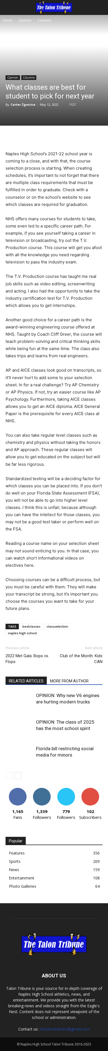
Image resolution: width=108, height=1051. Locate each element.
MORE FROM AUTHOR (69, 681)
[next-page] (17, 775)
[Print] (92, 137)
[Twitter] (41, 137)
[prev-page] (9, 775)
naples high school (22, 633)
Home (7, 20)
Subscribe (90, 790)
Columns (44, 20)
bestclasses (31, 626)
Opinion (25, 20)
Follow (41, 790)
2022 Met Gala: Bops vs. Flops (27, 658)
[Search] (100, 7)
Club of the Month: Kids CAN (81, 658)
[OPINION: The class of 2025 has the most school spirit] (19, 728)
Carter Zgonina (23, 104)
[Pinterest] (54, 137)
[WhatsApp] (66, 137)
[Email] (79, 137)
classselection (57, 626)
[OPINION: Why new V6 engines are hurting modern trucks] (19, 701)
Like (17, 790)
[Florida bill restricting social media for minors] (19, 755)
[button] (9, 7)
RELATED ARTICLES (26, 681)
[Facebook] (28, 137)
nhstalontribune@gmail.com (65, 1029)
